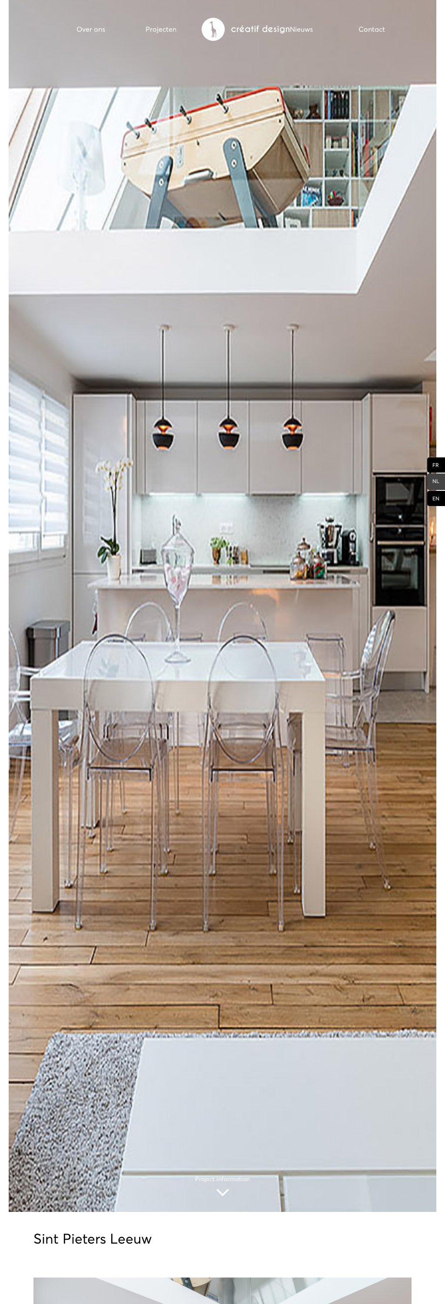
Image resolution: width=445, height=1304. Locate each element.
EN (435, 498)
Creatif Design (245, 29)
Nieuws (301, 29)
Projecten (161, 29)
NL (435, 481)
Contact (372, 29)
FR (435, 465)
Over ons (90, 29)
